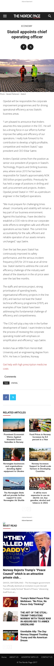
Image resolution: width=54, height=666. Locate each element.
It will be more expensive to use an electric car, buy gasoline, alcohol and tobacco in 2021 (40, 497)
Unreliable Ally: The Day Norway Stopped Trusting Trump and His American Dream (34, 636)
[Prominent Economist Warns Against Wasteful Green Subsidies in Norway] (14, 425)
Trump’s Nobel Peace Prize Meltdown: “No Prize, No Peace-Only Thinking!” (34, 601)
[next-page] (29, 509)
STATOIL (14, 383)
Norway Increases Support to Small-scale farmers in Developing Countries (40, 467)
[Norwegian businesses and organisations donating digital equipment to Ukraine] (14, 454)
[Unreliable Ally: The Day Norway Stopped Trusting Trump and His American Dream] (10, 635)
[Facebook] (24, 47)
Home (4, 657)
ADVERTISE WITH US (29, 657)
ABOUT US (13, 657)
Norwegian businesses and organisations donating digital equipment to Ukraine (13, 467)
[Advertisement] (27, 7)
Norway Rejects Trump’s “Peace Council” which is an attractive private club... (24, 573)
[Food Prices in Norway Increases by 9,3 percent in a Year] (40, 425)
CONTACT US (46, 657)
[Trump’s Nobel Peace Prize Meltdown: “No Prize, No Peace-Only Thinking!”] (10, 602)
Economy (26, 26)
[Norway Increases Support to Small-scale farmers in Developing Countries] (40, 454)
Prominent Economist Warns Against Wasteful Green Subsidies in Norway (14, 438)
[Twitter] (30, 47)
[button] (5, 16)
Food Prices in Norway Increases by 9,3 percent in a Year (40, 437)
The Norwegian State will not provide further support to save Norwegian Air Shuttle (14, 496)
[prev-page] (24, 509)
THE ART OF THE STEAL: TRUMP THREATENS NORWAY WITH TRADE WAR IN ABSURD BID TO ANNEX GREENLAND (35, 618)
